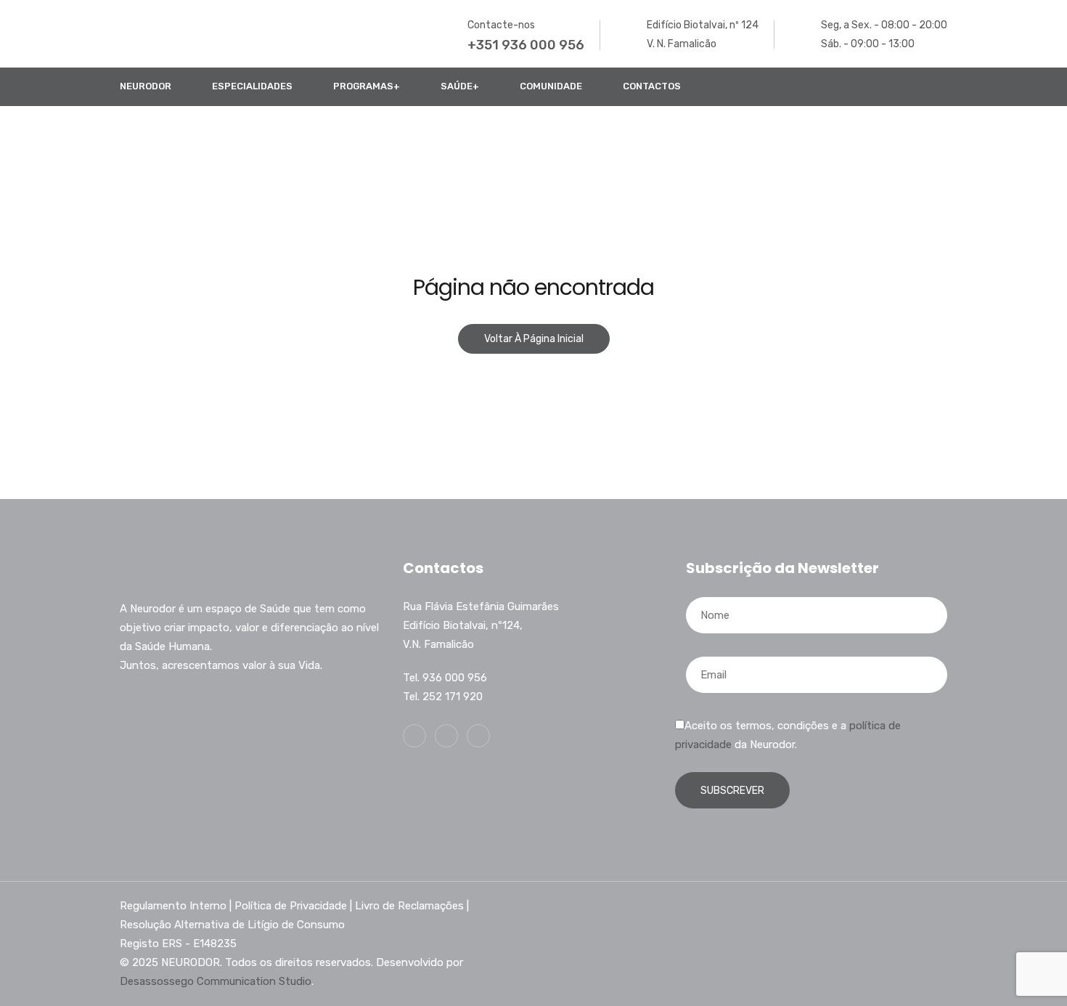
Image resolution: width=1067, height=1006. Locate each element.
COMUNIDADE (551, 86)
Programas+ (366, 86)
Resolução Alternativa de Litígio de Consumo (232, 924)
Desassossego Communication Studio (215, 981)
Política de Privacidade (290, 905)
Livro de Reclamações (409, 905)
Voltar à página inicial (534, 339)
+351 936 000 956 (525, 45)
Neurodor (145, 86)
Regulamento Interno (173, 905)
